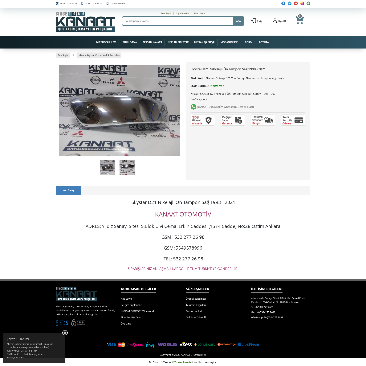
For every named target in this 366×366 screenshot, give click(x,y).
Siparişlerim (182, 13)
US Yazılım (166, 362)
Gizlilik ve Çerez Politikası (20, 354)
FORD (248, 42)
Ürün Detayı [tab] (68, 190)
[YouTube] (296, 3)
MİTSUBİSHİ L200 (106, 42)
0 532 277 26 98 (68, 3)
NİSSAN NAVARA (152, 42)
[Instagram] (302, 3)
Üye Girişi (126, 323)
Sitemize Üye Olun (131, 317)
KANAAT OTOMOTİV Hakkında (138, 311)
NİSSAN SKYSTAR (178, 42)
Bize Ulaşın (199, 13)
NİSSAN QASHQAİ (204, 42)
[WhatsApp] (308, 3)
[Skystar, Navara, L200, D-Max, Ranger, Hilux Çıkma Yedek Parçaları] (85, 22)
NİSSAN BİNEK (229, 42)
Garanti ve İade (194, 311)
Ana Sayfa (166, 13)
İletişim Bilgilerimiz (131, 305)
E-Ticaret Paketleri (182, 362)
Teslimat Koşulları (196, 305)
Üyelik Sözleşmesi (196, 298)
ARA (238, 21)
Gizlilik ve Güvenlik (196, 317)
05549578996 (118, 3)
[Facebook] (283, 3)
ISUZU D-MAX (129, 42)
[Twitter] (289, 3)
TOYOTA (264, 42)
